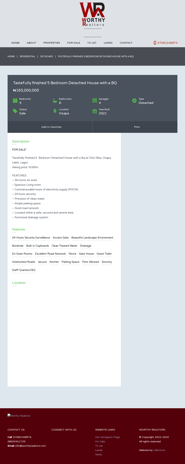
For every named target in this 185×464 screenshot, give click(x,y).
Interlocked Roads (23, 261)
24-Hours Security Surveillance (31, 237)
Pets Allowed (90, 261)
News (98, 454)
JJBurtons (159, 450)
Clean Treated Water (64, 245)
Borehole (17, 245)
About (31, 42)
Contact (126, 42)
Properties (51, 42)
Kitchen (54, 261)
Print (136, 126)
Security (107, 261)
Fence (72, 253)
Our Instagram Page (107, 437)
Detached (46, 56)
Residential (27, 56)
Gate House (86, 253)
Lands (108, 42)
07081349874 (167, 43)
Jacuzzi (42, 261)
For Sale (73, 42)
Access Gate (61, 237)
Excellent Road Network (50, 253)
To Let (91, 42)
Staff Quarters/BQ (23, 270)
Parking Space (70, 261)
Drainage (85, 245)
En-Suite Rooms (22, 253)
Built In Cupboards (37, 245)
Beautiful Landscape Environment (92, 237)
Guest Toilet (104, 253)
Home (15, 42)
